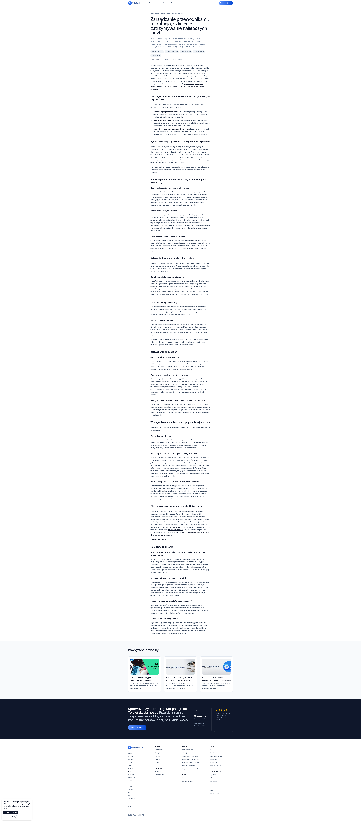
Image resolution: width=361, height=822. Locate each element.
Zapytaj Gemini (199, 51)
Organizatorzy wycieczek (190, 756)
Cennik (186, 3)
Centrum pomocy (215, 793)
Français (130, 756)
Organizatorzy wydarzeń (190, 769)
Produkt (149, 3)
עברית (129, 795)
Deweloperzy (159, 775)
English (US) (131, 777)
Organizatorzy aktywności (190, 759)
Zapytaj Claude (186, 51)
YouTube (130, 807)
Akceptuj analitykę (11, 812)
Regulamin (213, 775)
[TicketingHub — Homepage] (135, 3)
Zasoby (178, 3)
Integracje (158, 771)
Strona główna (154, 13)
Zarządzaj (158, 753)
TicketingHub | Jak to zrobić (174, 13)
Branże (165, 3)
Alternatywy (213, 759)
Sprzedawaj (159, 749)
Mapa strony (213, 762)
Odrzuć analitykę (10, 817)
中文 (129, 792)
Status (211, 790)
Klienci (212, 753)
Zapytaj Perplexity (172, 51)
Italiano (130, 762)
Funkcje (157, 3)
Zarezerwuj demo (226, 3)
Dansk (130, 786)
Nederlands (131, 798)
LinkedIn (137, 807)
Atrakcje (184, 753)
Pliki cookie (213, 781)
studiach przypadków (175, 530)
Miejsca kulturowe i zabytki (190, 762)
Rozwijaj (157, 756)
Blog (172, 3)
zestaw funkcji (175, 527)
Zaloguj (213, 3)
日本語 (130, 780)
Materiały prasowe (215, 765)
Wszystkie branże (188, 749)
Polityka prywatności (216, 778)
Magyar (130, 789)
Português (131, 768)
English (130, 753)
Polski (130, 771)
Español (130, 759)
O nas (184, 778)
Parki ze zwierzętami (188, 765)
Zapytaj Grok (156, 55)
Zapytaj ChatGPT (157, 51)
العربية (130, 783)
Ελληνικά (131, 774)
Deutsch (130, 765)
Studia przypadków (216, 756)
